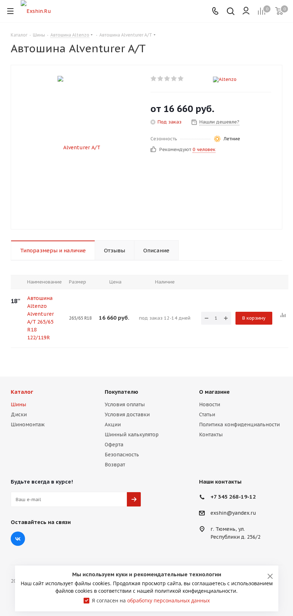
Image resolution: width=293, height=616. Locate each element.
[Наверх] (258, 360)
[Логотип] (36, 11)
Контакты (211, 434)
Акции (113, 424)
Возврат (115, 464)
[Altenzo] (242, 79)
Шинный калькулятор (132, 434)
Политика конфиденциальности (239, 424)
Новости (209, 404)
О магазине (214, 391)
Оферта (114, 444)
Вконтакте (18, 539)
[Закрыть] (270, 576)
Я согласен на (151, 600)
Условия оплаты (125, 404)
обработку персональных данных (168, 600)
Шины (18, 404)
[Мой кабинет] (246, 11)
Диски (19, 414)
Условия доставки (127, 414)
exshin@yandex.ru (233, 513)
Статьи (207, 414)
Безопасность (122, 454)
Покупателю (121, 391)
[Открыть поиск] (230, 12)
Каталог (22, 391)
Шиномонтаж (28, 424)
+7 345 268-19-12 (233, 496)
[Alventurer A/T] (79, 147)
